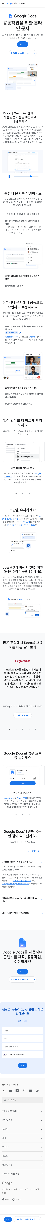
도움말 (4, 1189)
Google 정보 (23, 1185)
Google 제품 (34, 1185)
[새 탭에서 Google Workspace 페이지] (15, 3)
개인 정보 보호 (7, 1185)
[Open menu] (3, 4)
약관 (15, 1185)
